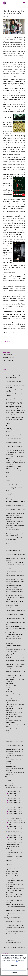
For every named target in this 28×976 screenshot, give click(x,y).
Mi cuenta (8, 780)
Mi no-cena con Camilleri (12, 871)
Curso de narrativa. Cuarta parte (14, 831)
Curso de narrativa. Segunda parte (14, 807)
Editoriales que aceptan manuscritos (15, 426)
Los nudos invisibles (11, 415)
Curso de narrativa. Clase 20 (15, 842)
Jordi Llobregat (9, 683)
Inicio (5, 371)
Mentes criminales (8, 850)
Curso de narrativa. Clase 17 (15, 835)
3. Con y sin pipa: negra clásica (13, 638)
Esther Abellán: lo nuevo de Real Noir (15, 925)
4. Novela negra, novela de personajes (15, 641)
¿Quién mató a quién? (9, 648)
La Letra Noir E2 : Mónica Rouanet (14, 562)
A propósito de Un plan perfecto (14, 942)
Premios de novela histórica (12, 876)
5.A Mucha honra (10, 643)
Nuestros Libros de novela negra (12, 917)
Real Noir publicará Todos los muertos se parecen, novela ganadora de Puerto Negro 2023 (15, 385)
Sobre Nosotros (8, 374)
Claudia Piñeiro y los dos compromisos (15, 906)
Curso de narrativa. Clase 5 (14, 798)
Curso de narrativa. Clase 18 (15, 837)
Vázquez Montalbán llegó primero (14, 608)
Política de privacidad (8, 360)
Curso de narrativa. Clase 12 (15, 816)
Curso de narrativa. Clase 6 (14, 800)
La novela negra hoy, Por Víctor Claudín (15, 878)
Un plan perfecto (10, 936)
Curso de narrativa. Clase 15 (15, 828)
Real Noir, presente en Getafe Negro (15, 579)
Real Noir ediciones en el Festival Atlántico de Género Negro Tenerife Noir (14, 591)
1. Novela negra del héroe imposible (14, 634)
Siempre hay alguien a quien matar (14, 417)
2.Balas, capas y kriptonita (12, 636)
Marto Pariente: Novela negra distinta (15, 749)
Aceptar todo (14, 965)
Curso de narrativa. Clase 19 (15, 839)
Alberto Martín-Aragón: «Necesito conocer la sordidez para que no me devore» (15, 488)
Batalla (7, 919)
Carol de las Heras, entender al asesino (15, 658)
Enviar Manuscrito (8, 945)
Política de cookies (7, 354)
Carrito (7, 778)
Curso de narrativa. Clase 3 (14, 793)
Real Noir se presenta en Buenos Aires (15, 410)
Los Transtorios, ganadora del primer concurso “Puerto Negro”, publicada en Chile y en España (15, 462)
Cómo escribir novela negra (12, 844)
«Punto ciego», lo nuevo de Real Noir (15, 412)
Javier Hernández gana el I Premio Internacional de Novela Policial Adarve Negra (15, 628)
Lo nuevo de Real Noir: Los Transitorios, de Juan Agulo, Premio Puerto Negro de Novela (14, 533)
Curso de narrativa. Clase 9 (14, 809)
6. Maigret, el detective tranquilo (14, 645)
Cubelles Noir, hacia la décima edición (15, 450)
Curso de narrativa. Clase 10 (15, 811)
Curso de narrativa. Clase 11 (15, 813)
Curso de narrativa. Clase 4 (14, 795)
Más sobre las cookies (8, 357)
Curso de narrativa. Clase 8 (14, 805)
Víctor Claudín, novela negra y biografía (15, 664)
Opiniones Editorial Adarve (12, 529)
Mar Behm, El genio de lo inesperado (15, 904)
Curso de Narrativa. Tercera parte (14, 818)
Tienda (5, 776)
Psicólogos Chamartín (11, 873)
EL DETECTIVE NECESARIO (10, 632)
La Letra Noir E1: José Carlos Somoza (15, 564)
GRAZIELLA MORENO (11, 766)
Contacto (8, 423)
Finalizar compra (10, 783)
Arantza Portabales (10, 669)
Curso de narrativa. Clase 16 (15, 833)
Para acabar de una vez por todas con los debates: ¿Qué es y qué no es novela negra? (15, 896)
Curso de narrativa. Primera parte (14, 787)
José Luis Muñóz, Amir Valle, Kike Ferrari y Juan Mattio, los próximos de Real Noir (15, 597)
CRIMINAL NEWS (8, 428)
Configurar (14, 972)
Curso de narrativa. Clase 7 (14, 802)
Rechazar (14, 969)
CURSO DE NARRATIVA (9, 785)
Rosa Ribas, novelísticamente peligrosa (15, 698)
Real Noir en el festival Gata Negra (14, 601)
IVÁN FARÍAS (9, 764)
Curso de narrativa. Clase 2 (14, 791)
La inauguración (10, 940)
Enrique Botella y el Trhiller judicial (14, 666)
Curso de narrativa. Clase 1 (14, 789)
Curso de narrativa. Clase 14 (15, 826)
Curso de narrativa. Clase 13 (15, 820)
